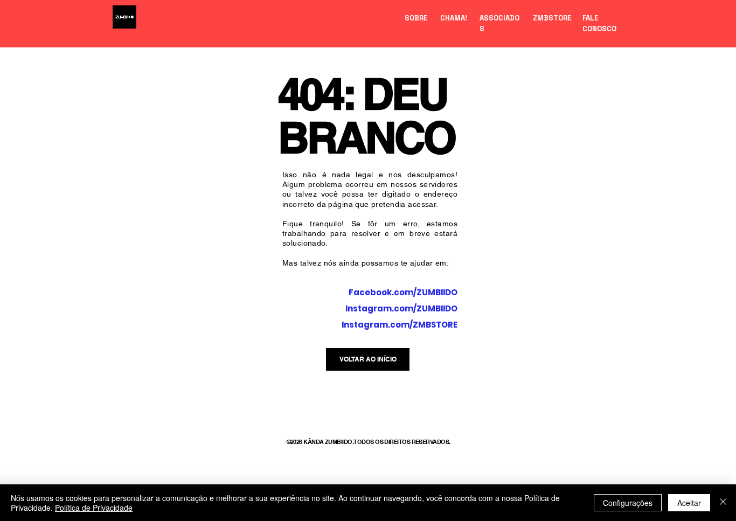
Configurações (627, 502)
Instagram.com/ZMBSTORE (399, 324)
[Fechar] (723, 502)
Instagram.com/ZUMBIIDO (401, 308)
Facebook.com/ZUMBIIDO (403, 292)
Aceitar (689, 502)
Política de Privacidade (94, 507)
